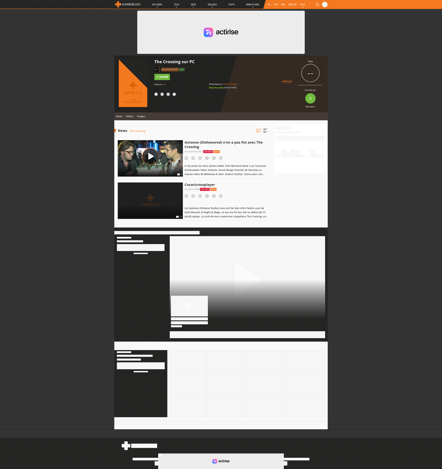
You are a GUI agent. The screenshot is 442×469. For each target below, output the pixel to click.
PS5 (276, 4)
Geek (193, 4)
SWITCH (292, 4)
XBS (283, 4)
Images (141, 116)
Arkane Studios (230, 84)
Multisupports (170, 69)
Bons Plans (252, 4)
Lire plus (287, 81)
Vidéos (129, 116)
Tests (231, 4)
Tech (176, 4)
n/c (164, 84)
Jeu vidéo (208, 152)
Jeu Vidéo (157, 4)
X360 (181, 69)
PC (269, 4)
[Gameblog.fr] (128, 4)
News (119, 116)
